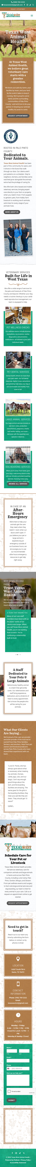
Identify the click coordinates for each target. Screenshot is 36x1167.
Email (9, 1057)
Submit (11, 1100)
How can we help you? (15, 1073)
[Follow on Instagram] (16, 1153)
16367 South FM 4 (18, 969)
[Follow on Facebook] (12, 1153)
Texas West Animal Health (14, 163)
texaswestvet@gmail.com (18, 1003)
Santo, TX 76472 (18, 972)
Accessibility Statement (18, 1163)
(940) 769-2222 (21, 998)
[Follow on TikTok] (20, 1153)
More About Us (11, 212)
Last (20, 1054)
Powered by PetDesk (12, 1160)
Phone (9, 1065)
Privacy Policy (25, 1160)
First (8, 1054)
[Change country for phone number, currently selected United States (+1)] (9, 1068)
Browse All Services (18, 484)
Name (9, 1048)
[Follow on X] (23, 1153)
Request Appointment (18, 9)
